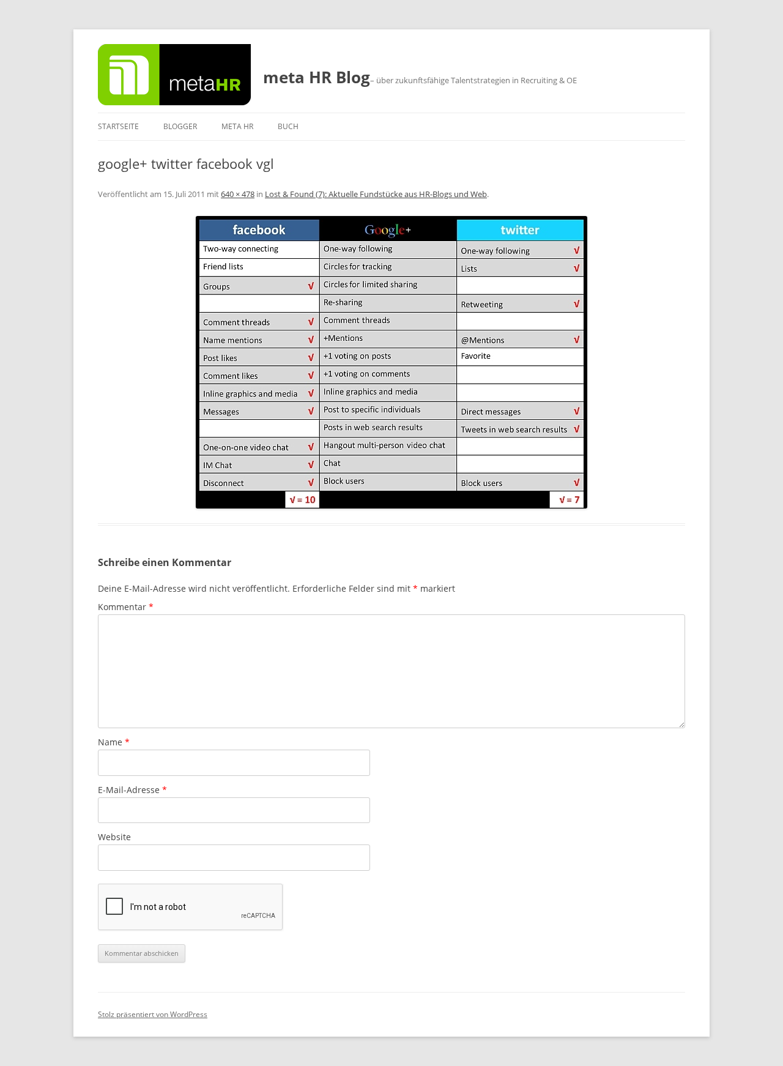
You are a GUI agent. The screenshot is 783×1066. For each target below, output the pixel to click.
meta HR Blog (316, 77)
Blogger (180, 126)
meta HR (237, 126)
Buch (288, 126)
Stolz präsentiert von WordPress (152, 1014)
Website (114, 837)
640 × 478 (237, 193)
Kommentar (126, 607)
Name (114, 742)
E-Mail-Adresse (132, 790)
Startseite (118, 126)
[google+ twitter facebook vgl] (391, 362)
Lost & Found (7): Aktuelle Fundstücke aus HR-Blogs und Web (376, 193)
